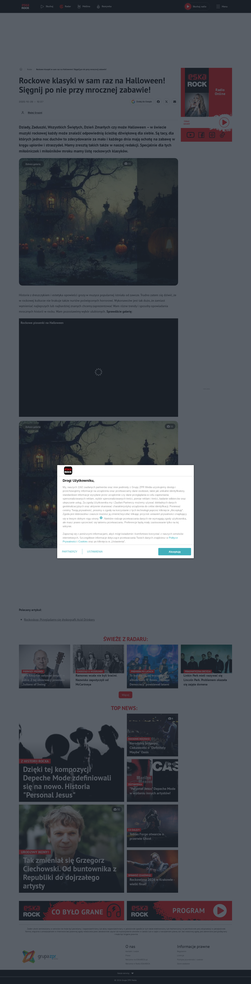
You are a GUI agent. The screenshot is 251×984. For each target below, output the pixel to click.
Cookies (83, 541)
